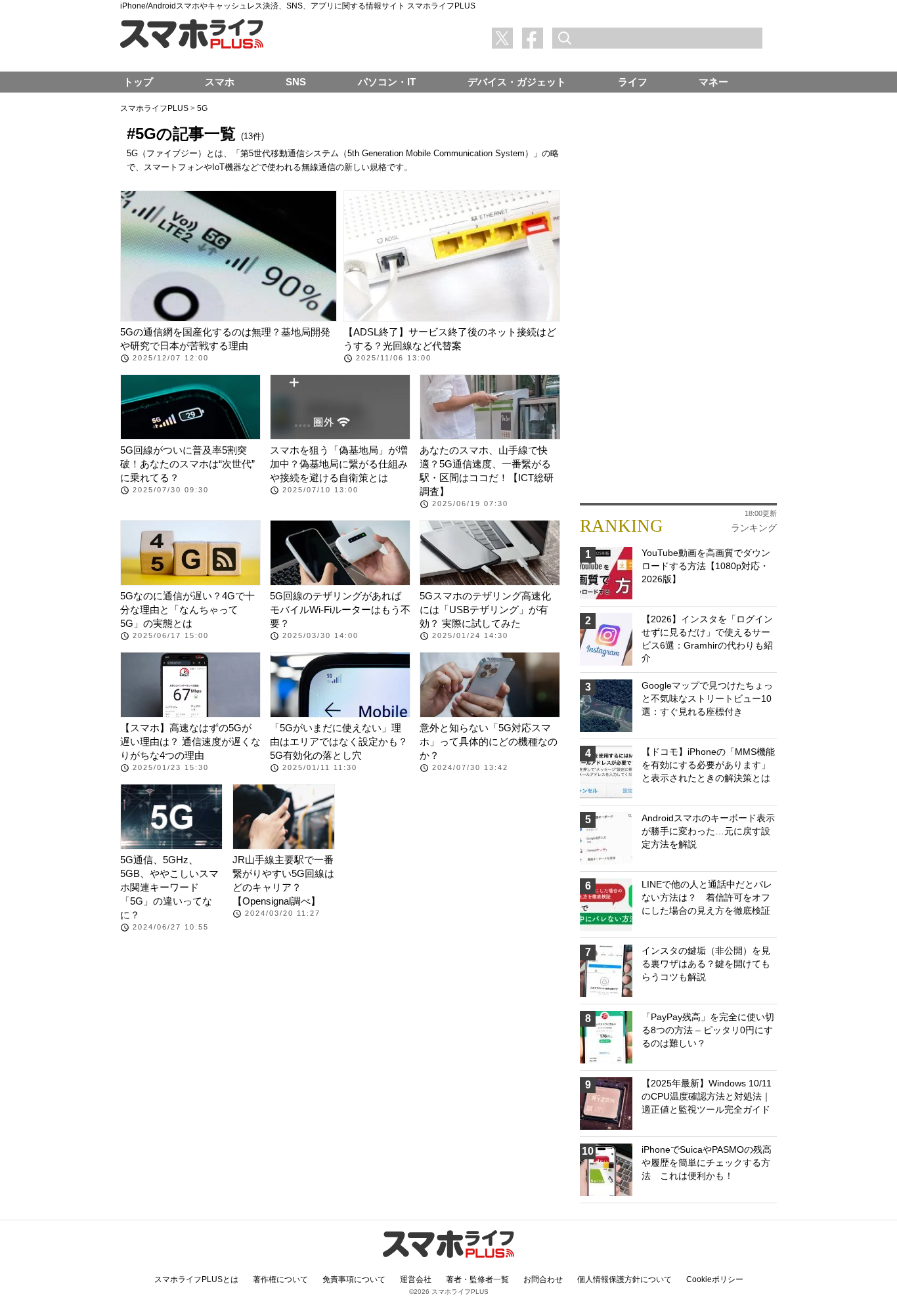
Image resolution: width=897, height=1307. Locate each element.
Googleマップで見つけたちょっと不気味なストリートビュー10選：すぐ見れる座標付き (707, 698)
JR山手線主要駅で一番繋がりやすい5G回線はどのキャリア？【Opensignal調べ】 (283, 880)
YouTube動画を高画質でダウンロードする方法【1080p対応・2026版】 (706, 565)
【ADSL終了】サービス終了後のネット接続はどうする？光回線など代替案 (449, 338)
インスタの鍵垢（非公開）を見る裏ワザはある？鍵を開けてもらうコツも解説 (706, 963)
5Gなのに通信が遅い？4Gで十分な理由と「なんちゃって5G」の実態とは (187, 609)
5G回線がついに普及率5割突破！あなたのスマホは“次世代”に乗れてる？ (187, 463)
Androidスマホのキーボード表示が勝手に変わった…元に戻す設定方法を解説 (708, 831)
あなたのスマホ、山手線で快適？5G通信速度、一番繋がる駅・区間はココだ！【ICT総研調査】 (487, 470)
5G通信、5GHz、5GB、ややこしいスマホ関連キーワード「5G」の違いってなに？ (169, 887)
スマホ (219, 81)
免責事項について (353, 1279)
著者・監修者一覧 (477, 1279)
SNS (296, 81)
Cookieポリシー (714, 1279)
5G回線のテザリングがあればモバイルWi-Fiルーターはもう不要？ (340, 609)
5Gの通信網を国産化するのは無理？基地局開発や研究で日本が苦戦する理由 (225, 338)
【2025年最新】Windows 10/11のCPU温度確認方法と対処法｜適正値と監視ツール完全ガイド (707, 1096)
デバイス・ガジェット (517, 81)
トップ (138, 81)
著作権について (280, 1279)
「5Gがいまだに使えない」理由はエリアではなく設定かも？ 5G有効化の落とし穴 (339, 741)
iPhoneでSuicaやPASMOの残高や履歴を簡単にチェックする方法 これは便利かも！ (707, 1162)
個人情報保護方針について (624, 1279)
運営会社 (415, 1279)
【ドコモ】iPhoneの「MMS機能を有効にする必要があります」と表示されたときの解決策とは (708, 764)
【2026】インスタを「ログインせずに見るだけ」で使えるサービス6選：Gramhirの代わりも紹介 (707, 638)
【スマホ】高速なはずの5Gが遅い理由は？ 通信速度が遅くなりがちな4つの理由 (190, 741)
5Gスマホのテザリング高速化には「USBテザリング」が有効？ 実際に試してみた (485, 609)
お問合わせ (543, 1279)
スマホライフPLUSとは (196, 1279)
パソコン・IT (387, 81)
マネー (713, 81)
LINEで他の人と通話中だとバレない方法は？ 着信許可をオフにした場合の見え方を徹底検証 (707, 897)
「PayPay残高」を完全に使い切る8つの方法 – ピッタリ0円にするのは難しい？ (708, 1030)
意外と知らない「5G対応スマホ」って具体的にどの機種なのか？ (489, 741)
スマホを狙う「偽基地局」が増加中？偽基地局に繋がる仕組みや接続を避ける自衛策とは (339, 463)
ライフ (632, 81)
